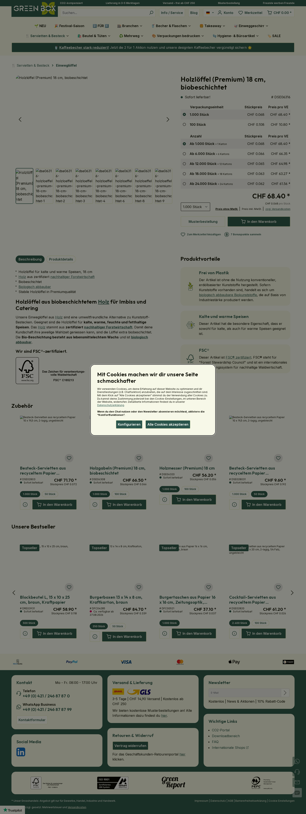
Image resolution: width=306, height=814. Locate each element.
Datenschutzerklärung (110, 405)
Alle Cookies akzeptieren (167, 424)
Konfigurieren (129, 424)
